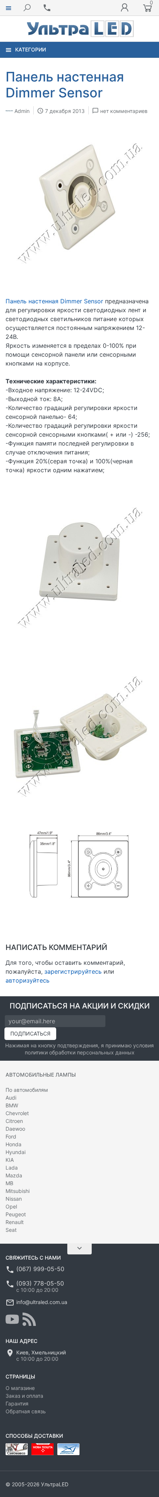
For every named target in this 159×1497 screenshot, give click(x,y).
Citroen (14, 1121)
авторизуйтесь (28, 980)
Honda (13, 1144)
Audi (11, 1097)
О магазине (20, 1388)
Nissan (14, 1199)
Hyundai (16, 1152)
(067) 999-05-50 (40, 1269)
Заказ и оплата (24, 1396)
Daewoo (15, 1129)
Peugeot (16, 1214)
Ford (11, 1136)
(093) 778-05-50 (40, 1283)
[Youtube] (12, 1319)
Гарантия (17, 1403)
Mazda (14, 1175)
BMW (12, 1105)
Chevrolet (17, 1113)
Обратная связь (26, 1411)
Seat (11, 1230)
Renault (15, 1222)
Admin (22, 110)
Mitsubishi (18, 1191)
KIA (10, 1160)
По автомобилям (27, 1090)
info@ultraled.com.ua (41, 1302)
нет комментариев (124, 110)
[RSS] (29, 1319)
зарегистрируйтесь (73, 971)
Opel (11, 1206)
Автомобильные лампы (41, 1074)
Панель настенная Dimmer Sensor (54, 301)
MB (9, 1183)
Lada (12, 1167)
